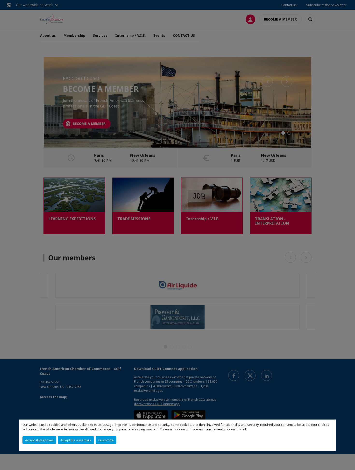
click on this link (235, 429)
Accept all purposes (39, 440)
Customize (106, 440)
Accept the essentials (75, 440)
